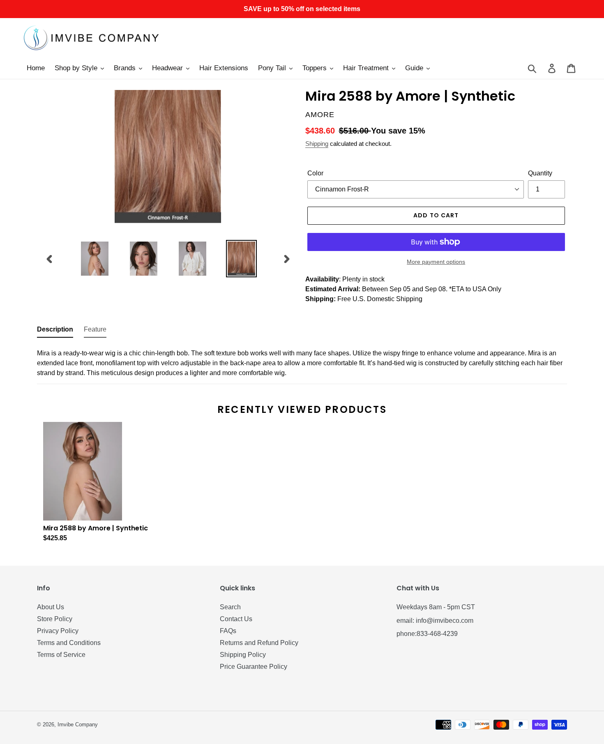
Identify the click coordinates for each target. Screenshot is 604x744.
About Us (50, 606)
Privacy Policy (57, 630)
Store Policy (54, 618)
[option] (94, 259)
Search (230, 606)
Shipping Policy (243, 654)
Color (315, 173)
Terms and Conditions (69, 642)
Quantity (540, 173)
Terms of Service (61, 654)
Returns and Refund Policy (259, 642)
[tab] (55, 331)
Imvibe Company (78, 724)
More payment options (436, 261)
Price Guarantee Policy (253, 666)
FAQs (228, 630)
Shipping (316, 143)
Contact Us (236, 618)
